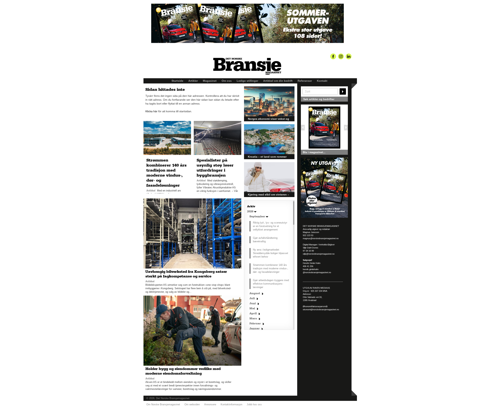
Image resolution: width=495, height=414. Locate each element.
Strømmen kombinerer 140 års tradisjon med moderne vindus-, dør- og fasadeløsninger (270, 268)
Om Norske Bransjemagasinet (163, 404)
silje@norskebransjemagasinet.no (319, 254)
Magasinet (210, 80)
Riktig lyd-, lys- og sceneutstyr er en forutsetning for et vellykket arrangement (270, 226)
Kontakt (322, 80)
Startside (177, 80)
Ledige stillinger (247, 80)
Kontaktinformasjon (231, 404)
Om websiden (192, 404)
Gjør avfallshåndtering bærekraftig (265, 239)
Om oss (227, 80)
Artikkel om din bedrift (278, 80)
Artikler (193, 80)
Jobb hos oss (254, 404)
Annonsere (210, 404)
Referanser (305, 80)
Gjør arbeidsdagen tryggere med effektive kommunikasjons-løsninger (271, 284)
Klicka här (151, 111)
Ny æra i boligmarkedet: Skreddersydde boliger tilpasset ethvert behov (270, 253)
